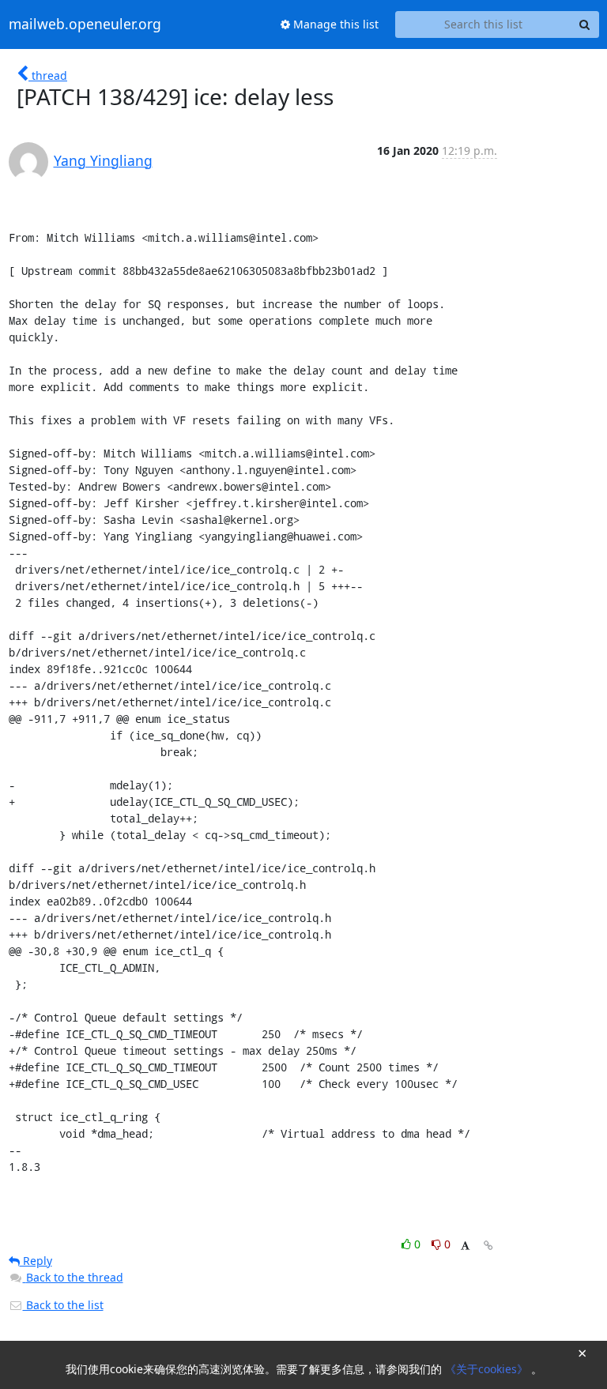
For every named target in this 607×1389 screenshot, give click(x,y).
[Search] (585, 24)
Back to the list (63, 1304)
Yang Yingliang (103, 160)
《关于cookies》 (488, 1368)
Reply (36, 1260)
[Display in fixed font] (465, 1246)
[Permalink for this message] (488, 1245)
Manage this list (334, 24)
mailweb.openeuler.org (85, 24)
